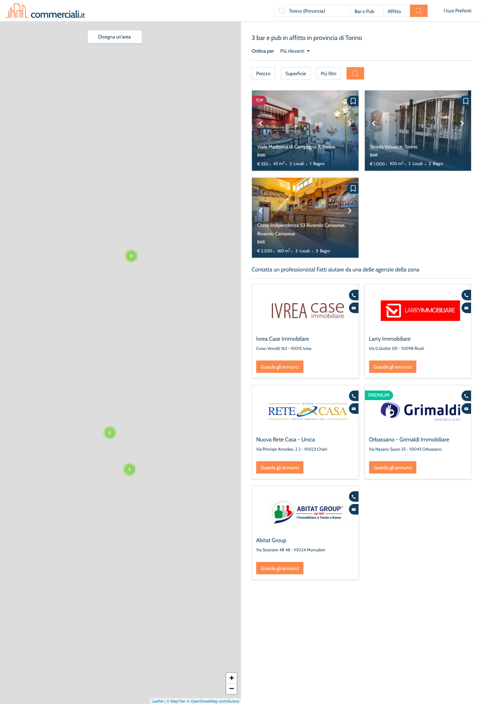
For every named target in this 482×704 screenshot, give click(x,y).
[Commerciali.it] (45, 10)
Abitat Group (271, 540)
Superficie (295, 73)
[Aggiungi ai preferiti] (353, 101)
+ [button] (231, 678)
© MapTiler (176, 701)
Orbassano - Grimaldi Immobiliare (409, 439)
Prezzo (263, 73)
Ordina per (263, 51)
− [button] (231, 688)
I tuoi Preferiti (457, 10)
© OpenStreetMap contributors (213, 701)
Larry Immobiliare (390, 338)
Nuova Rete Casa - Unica (285, 439)
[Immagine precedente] (261, 130)
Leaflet (157, 701)
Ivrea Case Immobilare (282, 338)
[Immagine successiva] (350, 130)
